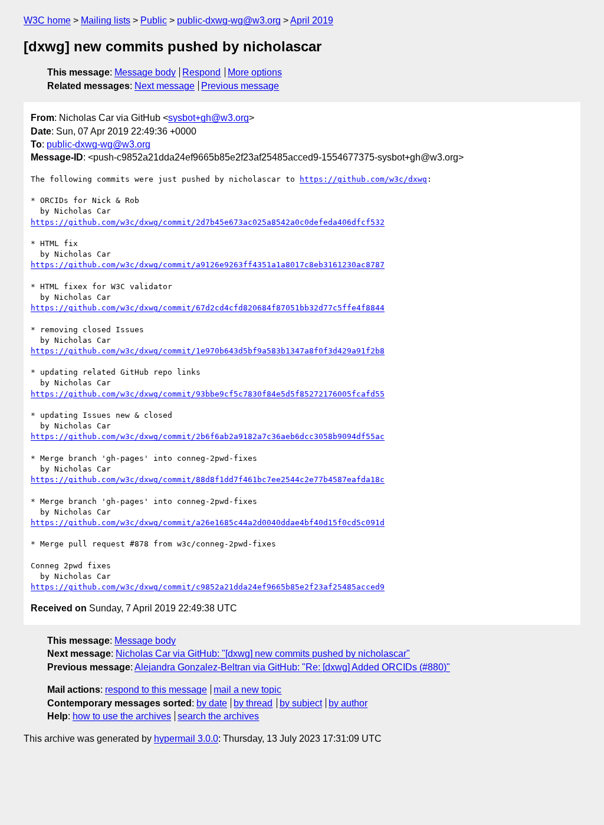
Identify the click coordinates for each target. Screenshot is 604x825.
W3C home (47, 20)
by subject (301, 703)
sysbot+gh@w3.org (208, 118)
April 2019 (311, 20)
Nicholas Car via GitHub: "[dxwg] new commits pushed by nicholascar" (263, 654)
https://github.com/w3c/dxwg (363, 179)
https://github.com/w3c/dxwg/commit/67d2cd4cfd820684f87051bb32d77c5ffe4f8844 (208, 307)
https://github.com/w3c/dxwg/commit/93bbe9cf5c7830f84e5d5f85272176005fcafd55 (208, 393)
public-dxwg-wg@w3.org (229, 20)
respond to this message (156, 690)
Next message (164, 86)
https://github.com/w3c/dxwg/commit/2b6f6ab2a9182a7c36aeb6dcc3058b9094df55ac (208, 436)
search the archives (218, 716)
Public (153, 20)
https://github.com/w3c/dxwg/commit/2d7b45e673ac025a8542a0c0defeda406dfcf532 (208, 222)
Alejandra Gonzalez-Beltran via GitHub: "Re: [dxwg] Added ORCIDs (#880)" (292, 667)
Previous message (240, 86)
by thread (253, 703)
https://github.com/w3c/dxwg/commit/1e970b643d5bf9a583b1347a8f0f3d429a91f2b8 (208, 350)
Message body (145, 72)
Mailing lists (105, 20)
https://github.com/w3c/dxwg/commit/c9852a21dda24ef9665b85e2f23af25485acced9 (208, 586)
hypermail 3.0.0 (186, 739)
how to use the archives (122, 716)
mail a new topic (247, 690)
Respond (201, 72)
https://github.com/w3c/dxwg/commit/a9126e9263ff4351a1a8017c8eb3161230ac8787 (208, 264)
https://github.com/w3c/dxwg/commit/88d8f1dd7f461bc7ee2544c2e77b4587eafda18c (208, 479)
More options (255, 72)
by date (211, 703)
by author (348, 703)
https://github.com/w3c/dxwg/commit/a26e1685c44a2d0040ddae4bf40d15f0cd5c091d (208, 522)
